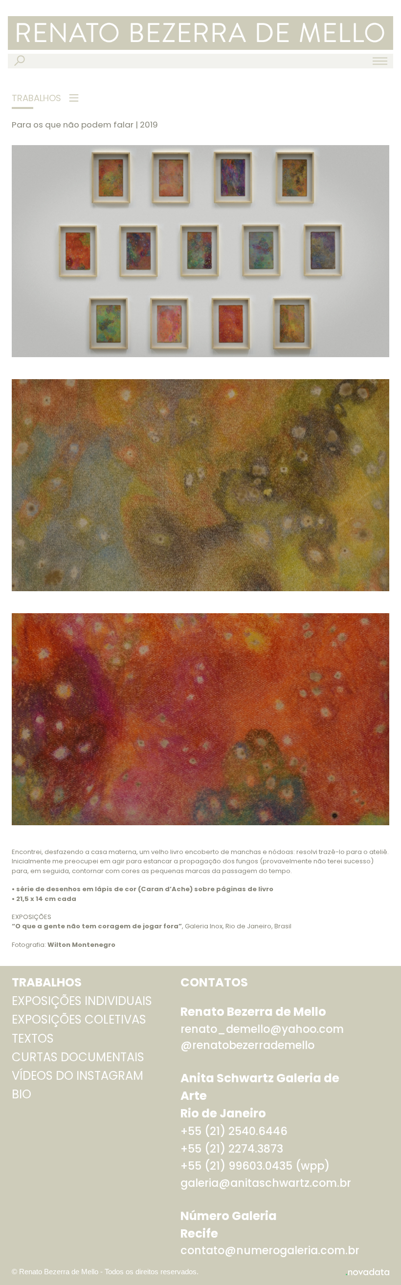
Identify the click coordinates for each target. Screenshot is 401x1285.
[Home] (200, 33)
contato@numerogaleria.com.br (269, 1250)
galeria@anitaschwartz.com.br (265, 1183)
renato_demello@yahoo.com (262, 1029)
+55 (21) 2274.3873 (231, 1148)
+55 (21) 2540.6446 (234, 1131)
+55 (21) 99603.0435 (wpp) (255, 1166)
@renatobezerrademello (247, 1045)
